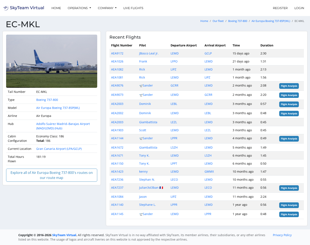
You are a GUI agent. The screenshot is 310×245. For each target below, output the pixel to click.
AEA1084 (117, 197)
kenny (143, 171)
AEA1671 (117, 155)
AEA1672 (117, 147)
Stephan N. (147, 179)
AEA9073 (117, 95)
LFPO (174, 61)
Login (299, 8)
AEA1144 (117, 138)
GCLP (208, 53)
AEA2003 (117, 104)
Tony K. (144, 155)
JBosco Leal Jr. (149, 53)
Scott (142, 130)
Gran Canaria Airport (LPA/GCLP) (59, 149)
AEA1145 (117, 214)
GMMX (209, 171)
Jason (143, 197)
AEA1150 (117, 163)
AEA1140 (117, 205)
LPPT (174, 163)
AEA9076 (117, 85)
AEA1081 (117, 77)
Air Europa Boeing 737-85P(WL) (271, 21)
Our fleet (218, 21)
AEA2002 (117, 113)
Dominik (145, 104)
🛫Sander (146, 85)
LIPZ (173, 69)
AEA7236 (117, 179)
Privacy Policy (282, 235)
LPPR (174, 138)
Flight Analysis (289, 85)
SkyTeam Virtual (64, 235)
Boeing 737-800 (237, 21)
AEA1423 (117, 171)
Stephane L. (147, 205)
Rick (142, 69)
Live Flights (133, 8)
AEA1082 (117, 69)
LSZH (174, 147)
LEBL (174, 104)
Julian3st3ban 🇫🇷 (151, 187)
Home (56, 8)
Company (106, 8)
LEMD (175, 53)
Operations (78, 8)
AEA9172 (117, 53)
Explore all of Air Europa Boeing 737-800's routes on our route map (52, 175)
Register (280, 8)
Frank (143, 61)
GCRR (174, 85)
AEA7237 (117, 187)
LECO (174, 179)
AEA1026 (117, 61)
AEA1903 (117, 130)
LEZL (174, 122)
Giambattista (148, 122)
